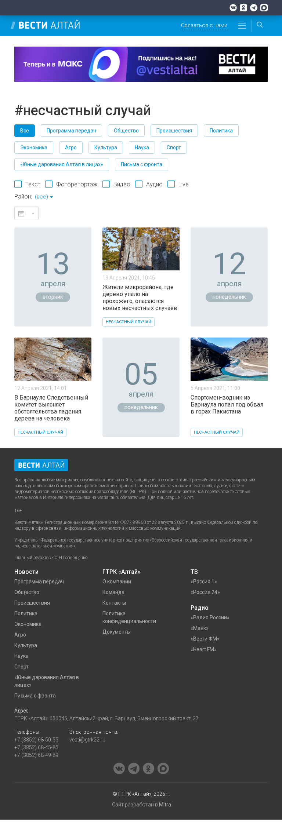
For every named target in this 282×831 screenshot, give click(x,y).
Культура (105, 147)
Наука (142, 147)
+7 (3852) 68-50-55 (36, 740)
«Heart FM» (204, 649)
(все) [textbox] (41, 196)
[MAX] (264, 7)
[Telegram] (253, 7)
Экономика (33, 147)
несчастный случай (128, 322)
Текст (32, 184)
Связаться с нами (204, 25)
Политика (221, 131)
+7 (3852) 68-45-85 (36, 747)
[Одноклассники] (243, 7)
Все (24, 131)
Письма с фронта (141, 164)
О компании (116, 581)
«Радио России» (210, 617)
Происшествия (174, 131)
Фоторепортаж (77, 184)
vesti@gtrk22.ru (87, 740)
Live (183, 184)
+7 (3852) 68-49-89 (36, 755)
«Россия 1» (204, 581)
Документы (116, 632)
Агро (71, 147)
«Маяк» (200, 628)
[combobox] (43, 197)
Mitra (165, 805)
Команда (113, 592)
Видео (121, 184)
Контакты (114, 603)
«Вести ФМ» (205, 639)
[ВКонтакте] (233, 7)
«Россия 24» (205, 592)
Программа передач (71, 131)
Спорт (174, 147)
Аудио (154, 184)
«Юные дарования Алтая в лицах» (61, 164)
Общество (126, 131)
